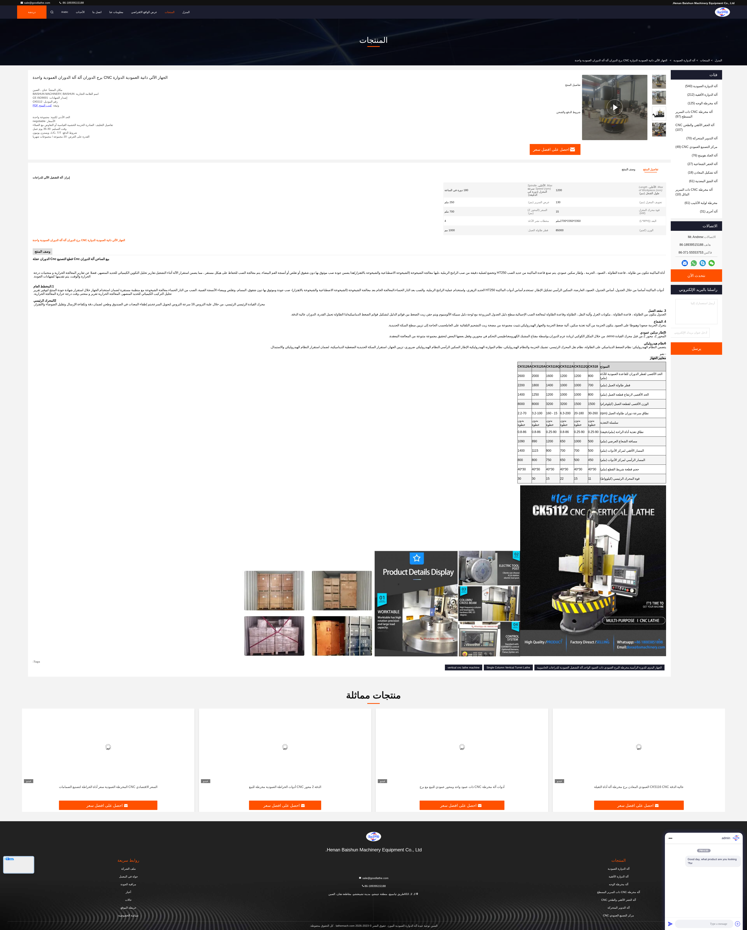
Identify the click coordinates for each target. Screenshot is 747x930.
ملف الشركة (128, 868)
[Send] (670, 923)
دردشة (32, 12)
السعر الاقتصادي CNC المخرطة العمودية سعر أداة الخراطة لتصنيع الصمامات (285, 787)
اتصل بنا (97, 12)
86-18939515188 (73, 2)
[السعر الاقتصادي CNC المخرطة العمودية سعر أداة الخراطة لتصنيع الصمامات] (285, 746)
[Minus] (670, 838)
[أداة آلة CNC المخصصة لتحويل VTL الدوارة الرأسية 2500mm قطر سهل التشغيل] (108, 746)
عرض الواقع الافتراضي (144, 12)
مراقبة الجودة (128, 884)
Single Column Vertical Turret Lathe (508, 667)
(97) (694, 114)
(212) (702, 94)
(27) (702, 164)
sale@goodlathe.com (37, 2)
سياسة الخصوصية (128, 915)
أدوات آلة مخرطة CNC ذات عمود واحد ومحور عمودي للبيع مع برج (638, 787)
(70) (701, 138)
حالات (128, 899)
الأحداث (80, 12)
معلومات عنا (116, 12)
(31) (708, 211)
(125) (702, 103)
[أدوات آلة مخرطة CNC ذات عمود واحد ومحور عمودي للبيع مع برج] (639, 746)
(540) (701, 86)
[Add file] (737, 923)
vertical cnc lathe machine (464, 667)
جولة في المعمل (128, 876)
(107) (694, 127)
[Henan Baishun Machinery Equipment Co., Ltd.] (722, 12)
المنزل (186, 12)
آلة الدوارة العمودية (684, 60)
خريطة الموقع (128, 907)
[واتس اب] (694, 263)
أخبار (128, 892)
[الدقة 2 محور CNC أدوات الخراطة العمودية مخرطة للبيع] (462, 746)
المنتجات (169, 12)
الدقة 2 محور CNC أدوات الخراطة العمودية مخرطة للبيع (462, 787)
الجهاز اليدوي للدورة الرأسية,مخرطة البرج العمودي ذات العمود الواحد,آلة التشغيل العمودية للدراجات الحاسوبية (599, 667)
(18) (702, 172)
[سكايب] (702, 263)
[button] (659, 135)
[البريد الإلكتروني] (684, 263)
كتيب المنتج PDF (42, 105)
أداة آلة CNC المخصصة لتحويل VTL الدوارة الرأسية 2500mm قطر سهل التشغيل (108, 787)
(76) (704, 155)
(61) (703, 181)
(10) (694, 192)
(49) (696, 146)
